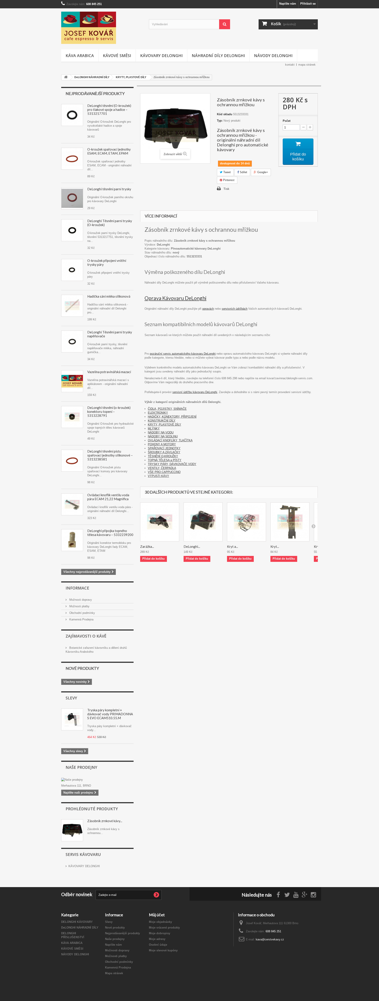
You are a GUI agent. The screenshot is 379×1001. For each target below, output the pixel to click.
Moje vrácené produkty (164, 927)
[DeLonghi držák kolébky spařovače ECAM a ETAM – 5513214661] (203, 521)
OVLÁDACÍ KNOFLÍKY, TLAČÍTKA (170, 440)
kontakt (290, 64)
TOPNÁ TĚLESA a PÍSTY (164, 460)
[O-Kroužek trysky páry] (72, 198)
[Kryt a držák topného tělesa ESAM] (246, 521)
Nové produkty (82, 668)
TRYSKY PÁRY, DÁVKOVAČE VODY (172, 464)
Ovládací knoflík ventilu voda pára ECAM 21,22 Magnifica (108, 497)
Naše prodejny (81, 767)
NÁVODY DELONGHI (273, 55)
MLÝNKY (154, 428)
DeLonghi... (192, 546)
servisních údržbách (234, 308)
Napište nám (287, 3)
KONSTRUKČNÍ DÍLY (161, 420)
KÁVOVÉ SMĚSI (117, 55)
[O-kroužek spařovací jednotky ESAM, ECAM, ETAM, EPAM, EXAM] (72, 461)
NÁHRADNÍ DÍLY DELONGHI (218, 55)
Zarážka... (147, 546)
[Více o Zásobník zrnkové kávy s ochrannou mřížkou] (72, 830)
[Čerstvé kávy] (101, 28)
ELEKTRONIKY (158, 412)
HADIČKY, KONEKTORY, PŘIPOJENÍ (172, 416)
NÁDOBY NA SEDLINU (163, 436)
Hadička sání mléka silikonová (108, 296)
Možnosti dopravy (80, 599)
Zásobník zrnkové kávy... (104, 821)
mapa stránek (307, 64)
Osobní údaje (158, 944)
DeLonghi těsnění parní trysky (109, 189)
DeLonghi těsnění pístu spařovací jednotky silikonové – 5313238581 (110, 455)
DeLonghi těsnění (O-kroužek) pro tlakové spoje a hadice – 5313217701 (109, 109)
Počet (286, 120)
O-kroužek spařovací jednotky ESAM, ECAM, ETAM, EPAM (109, 151)
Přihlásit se (308, 3)
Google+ (262, 172)
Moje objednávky (160, 922)
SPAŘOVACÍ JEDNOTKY (164, 448)
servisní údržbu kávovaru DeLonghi (194, 392)
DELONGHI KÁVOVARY (77, 922)
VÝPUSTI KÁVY (158, 476)
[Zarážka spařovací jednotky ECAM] (159, 521)
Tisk (226, 188)
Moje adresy (157, 939)
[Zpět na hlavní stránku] (66, 77)
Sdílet (243, 172)
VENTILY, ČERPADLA (162, 468)
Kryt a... (232, 546)
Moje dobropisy (159, 933)
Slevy (71, 698)
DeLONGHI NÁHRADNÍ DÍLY (79, 927)
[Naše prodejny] (97, 780)
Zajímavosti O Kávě (86, 636)
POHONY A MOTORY (162, 444)
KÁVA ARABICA (80, 55)
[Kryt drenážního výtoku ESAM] (289, 521)
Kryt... (274, 546)
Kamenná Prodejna (80, 619)
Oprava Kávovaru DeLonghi (175, 298)
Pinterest (228, 180)
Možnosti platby (78, 606)
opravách (208, 308)
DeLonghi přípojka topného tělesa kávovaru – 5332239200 (110, 533)
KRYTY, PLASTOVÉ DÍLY (164, 424)
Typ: (220, 120)
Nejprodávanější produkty (95, 93)
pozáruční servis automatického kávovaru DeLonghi (183, 353)
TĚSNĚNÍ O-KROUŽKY (163, 456)
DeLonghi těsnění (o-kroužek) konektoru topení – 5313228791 (109, 411)
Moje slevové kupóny (163, 950)
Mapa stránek (114, 973)
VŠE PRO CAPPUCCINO (164, 472)
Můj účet (157, 914)
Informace (77, 588)
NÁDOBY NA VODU (160, 432)
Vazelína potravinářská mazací (109, 372)
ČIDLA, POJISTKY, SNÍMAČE (167, 408)
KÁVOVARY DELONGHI (161, 55)
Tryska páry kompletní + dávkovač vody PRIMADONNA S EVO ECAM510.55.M (110, 714)
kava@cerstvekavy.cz (270, 939)
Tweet (226, 172)
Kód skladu (224, 114)
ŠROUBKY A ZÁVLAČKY (164, 452)
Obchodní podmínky (81, 613)
